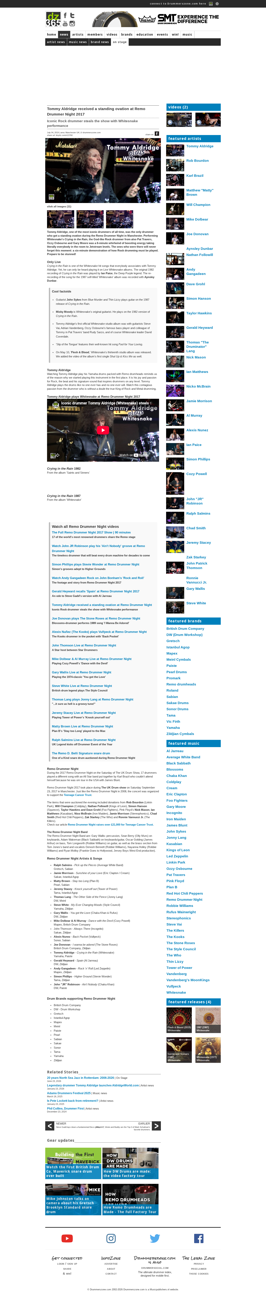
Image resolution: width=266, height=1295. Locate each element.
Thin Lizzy (174, 961)
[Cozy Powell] (175, 484)
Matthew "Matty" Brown (200, 192)
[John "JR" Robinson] (175, 504)
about (111, 1268)
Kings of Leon (178, 850)
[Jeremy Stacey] (175, 547)
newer (61, 1123)
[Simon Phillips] (175, 464)
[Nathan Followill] (175, 260)
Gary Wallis (195, 589)
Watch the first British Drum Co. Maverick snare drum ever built (72, 1171)
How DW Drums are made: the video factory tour (127, 1174)
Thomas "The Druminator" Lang (197, 346)
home (51, 34)
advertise (111, 1263)
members (95, 34)
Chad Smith (196, 528)
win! (175, 34)
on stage (120, 42)
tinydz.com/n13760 (64, 135)
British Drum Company (185, 629)
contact (111, 1273)
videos (112, 34)
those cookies (199, 1273)
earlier (144, 1123)
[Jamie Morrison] (175, 406)
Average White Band (183, 757)
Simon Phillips (198, 459)
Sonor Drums (177, 709)
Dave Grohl (195, 284)
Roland (172, 690)
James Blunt (176, 825)
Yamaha (173, 728)
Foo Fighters (177, 800)
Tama (171, 715)
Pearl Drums (176, 672)
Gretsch (173, 641)
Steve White (196, 603)
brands (127, 34)
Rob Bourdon (197, 161)
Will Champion (198, 205)
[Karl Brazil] (175, 181)
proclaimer (199, 1268)
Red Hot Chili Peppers (184, 893)
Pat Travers (175, 875)
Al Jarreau (174, 751)
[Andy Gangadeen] (175, 274)
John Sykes (176, 831)
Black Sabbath (178, 763)
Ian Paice (194, 445)
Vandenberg (176, 974)
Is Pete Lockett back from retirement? (72, 1100)
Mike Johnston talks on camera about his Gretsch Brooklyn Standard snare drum (70, 1205)
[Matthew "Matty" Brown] (175, 195)
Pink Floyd (175, 881)
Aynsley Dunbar (199, 249)
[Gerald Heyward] (175, 333)
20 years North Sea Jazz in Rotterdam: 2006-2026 (80, 1077)
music (187, 34)
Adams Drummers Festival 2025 (69, 1093)
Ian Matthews (197, 372)
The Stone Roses (180, 943)
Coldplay (173, 782)
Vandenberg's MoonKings (188, 980)
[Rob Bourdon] (175, 166)
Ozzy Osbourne (179, 869)
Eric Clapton (176, 794)
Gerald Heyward (199, 328)
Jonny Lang (176, 837)
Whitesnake (176, 992)
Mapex (172, 653)
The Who (173, 955)
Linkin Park (175, 862)
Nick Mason (196, 357)
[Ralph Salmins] (175, 518)
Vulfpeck (173, 986)
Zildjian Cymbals (180, 734)
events (162, 34)
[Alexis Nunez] (175, 435)
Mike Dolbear (197, 219)
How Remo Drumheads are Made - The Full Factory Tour (130, 1210)
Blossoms (174, 769)
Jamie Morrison (199, 401)
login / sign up (67, 1263)
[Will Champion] (175, 210)
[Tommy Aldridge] (175, 151)
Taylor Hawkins (199, 313)
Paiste (171, 666)
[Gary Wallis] (175, 594)
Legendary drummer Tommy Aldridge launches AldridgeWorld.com (93, 1085)
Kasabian (174, 844)
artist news (56, 42)
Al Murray (194, 415)
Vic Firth (173, 721)
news (64, 34)
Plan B (171, 887)
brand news (100, 42)
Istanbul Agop (178, 647)
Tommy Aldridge (200, 146)
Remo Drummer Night (184, 899)
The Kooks (175, 937)
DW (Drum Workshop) (184, 635)
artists (78, 34)
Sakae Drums (177, 703)
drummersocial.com (155, 1268)
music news (78, 42)
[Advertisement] (133, 73)
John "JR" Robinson (195, 501)
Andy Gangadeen (196, 272)
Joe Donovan (197, 234)
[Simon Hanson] (175, 303)
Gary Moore (176, 807)
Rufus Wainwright (181, 912)
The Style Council (181, 949)
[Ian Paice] (175, 450)
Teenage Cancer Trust (77, 795)
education (144, 34)
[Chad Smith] (175, 533)
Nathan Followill (199, 255)
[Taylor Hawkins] (175, 318)
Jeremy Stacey (198, 542)
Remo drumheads (181, 684)
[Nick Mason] (175, 362)
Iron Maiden (176, 819)
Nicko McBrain (198, 386)
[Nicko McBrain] (175, 391)
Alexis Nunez (197, 430)
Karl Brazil (194, 176)
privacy (199, 1263)
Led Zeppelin (177, 856)
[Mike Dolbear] (175, 224)
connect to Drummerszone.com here (178, 3)
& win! (67, 1273)
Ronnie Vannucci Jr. (196, 580)
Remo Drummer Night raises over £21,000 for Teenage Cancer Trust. (111, 824)
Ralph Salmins (198, 513)
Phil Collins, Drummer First (65, 1108)
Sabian (172, 697)
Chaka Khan (176, 776)
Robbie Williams (179, 906)
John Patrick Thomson (196, 565)
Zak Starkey (196, 557)
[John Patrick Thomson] (175, 568)
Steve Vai (174, 924)
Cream (171, 788)
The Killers (175, 930)
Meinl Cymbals (178, 659)
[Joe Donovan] (175, 239)
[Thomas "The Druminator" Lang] (175, 347)
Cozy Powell (196, 474)
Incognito (174, 813)
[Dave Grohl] (175, 289)
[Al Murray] (175, 420)
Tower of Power (179, 968)
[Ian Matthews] (175, 377)
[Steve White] (175, 608)
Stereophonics (178, 918)
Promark (173, 678)
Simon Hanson (198, 298)
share (67, 1268)
